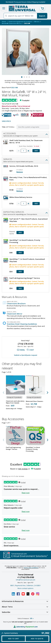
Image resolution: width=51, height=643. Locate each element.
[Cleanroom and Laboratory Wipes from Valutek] (15, 385)
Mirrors (36, 21)
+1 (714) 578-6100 (25, 577)
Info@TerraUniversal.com (25, 580)
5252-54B (14, 87)
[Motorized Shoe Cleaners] (35, 385)
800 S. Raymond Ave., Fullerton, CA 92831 (25, 585)
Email (22, 350)
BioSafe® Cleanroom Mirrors (12, 23)
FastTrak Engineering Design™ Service (13, 448)
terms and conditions (31, 568)
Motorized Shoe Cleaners (34, 401)
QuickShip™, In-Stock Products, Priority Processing (33, 449)
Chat (31, 350)
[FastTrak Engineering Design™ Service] (15, 435)
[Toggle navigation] (3, 8)
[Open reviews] (20, 100)
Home (4, 21)
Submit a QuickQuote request (25, 355)
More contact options (25, 588)
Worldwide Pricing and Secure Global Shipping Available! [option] (25, 2)
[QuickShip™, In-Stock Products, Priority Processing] (35, 435)
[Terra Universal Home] (22, 8)
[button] (46, 72)
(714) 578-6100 (25, 343)
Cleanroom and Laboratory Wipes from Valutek (15, 402)
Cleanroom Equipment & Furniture (20, 21)
